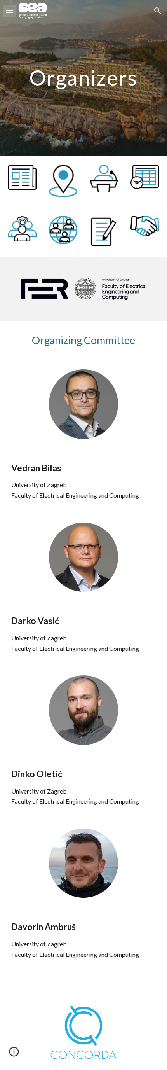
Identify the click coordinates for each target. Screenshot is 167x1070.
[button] (9, 10)
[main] (83, 77)
